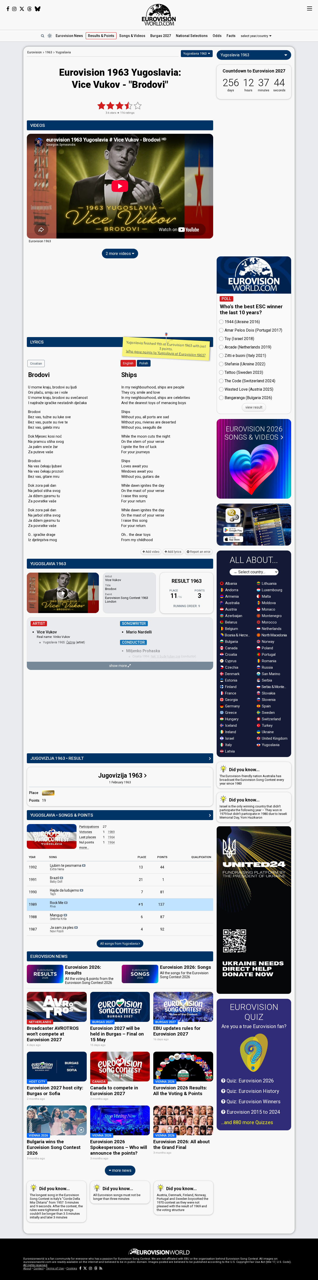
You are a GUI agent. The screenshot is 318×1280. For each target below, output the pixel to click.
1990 (33, 892)
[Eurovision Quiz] (254, 1052)
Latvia (229, 751)
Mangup (58, 917)
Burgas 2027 (160, 36)
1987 (33, 929)
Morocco (269, 622)
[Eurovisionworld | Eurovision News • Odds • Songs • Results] (159, 15)
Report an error (199, 552)
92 (162, 929)
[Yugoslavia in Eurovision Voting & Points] (52, 836)
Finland (230, 687)
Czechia (231, 667)
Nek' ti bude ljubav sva (165, 656)
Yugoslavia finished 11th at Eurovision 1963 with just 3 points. (166, 349)
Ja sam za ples (62, 929)
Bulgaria (231, 641)
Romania (268, 661)
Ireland (230, 732)
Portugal (268, 654)
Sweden (268, 712)
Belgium (231, 628)
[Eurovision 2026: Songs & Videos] (254, 469)
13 (141, 867)
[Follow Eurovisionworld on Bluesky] (37, 9)
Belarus (230, 622)
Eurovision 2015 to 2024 (252, 1112)
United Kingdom (274, 738)
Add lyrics (174, 552)
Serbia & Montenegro (275, 687)
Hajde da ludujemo (65, 892)
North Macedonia (274, 635)
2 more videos (119, 253)
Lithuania (269, 583)
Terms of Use (55, 1268)
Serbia (266, 680)
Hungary (231, 719)
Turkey (267, 725)
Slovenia (268, 699)
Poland (267, 648)
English (128, 363)
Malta (266, 596)
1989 (111, 832)
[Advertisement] (120, 299)
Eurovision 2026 (253, 433)
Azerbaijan (233, 616)
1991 (33, 880)
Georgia (231, 699)
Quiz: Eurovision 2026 (249, 1081)
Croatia (230, 654)
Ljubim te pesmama (66, 867)
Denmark (231, 674)
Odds (217, 36)
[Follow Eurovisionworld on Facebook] (8, 9)
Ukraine (267, 732)
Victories (85, 832)
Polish (143, 363)
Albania (230, 583)
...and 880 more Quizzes (247, 1122)
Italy (228, 745)
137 (161, 904)
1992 (33, 867)
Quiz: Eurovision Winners (252, 1102)
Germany (232, 706)
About (27, 1268)
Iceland (230, 725)
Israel (229, 738)
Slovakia (268, 693)
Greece (230, 712)
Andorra (231, 590)
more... (84, 847)
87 (162, 917)
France (230, 693)
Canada (231, 648)
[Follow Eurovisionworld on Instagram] (14, 9)
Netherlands (271, 628)
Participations (89, 827)
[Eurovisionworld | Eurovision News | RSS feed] (100, 1268)
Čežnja (70, 642)
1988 (33, 917)
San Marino (270, 674)
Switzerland (271, 719)
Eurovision (34, 52)
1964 (111, 837)
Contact (38, 1268)
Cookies (71, 1268)
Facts (231, 36)
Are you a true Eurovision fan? (253, 1026)
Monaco (268, 609)
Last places (87, 837)
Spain (266, 706)
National (192, 36)
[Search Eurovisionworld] (42, 35)
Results (101, 36)
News (69, 36)
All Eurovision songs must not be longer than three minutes (116, 1193)
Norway (267, 641)
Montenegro (271, 616)
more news (121, 1170)
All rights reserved (35, 1265)
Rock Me (57, 904)
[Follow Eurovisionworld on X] (22, 9)
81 (162, 892)
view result (253, 407)
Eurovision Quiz (254, 1012)
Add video (152, 552)
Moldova (268, 603)
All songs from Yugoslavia (119, 943)
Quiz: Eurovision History (252, 1091)
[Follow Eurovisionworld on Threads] (29, 9)
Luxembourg (271, 590)
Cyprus (230, 661)
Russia (267, 667)
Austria (230, 609)
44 (162, 867)
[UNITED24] (254, 910)
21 (141, 880)
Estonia (230, 680)
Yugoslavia (270, 745)
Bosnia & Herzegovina (238, 635)
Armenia (231, 596)
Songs (132, 36)
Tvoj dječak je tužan (168, 661)
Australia (231, 603)
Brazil (56, 879)
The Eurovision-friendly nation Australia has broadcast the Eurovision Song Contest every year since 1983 (252, 776)
